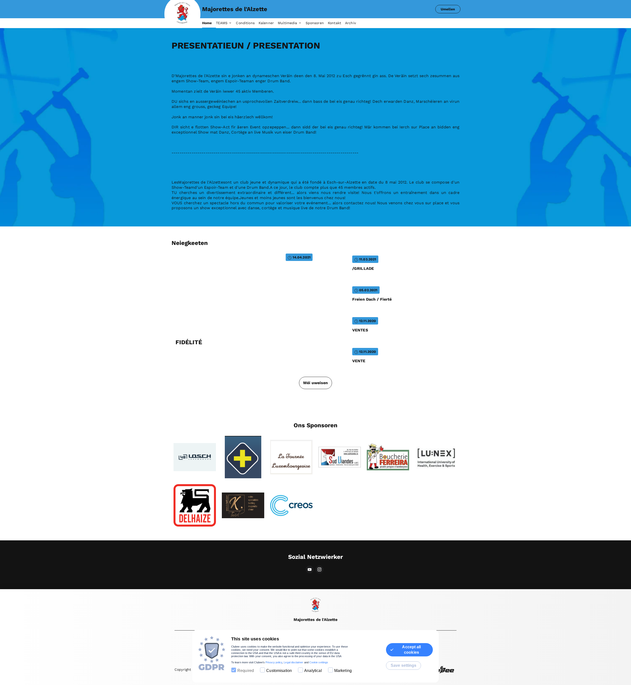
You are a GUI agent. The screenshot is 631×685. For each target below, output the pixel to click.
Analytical (313, 670)
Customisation (279, 670)
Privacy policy (273, 662)
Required (245, 670)
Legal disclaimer (293, 662)
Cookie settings (318, 662)
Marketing (343, 670)
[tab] (209, 23)
